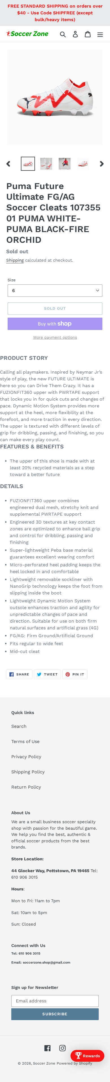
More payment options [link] (55, 337)
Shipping (15, 260)
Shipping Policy (28, 772)
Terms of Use (25, 741)
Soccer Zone (44, 1063)
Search (19, 726)
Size (12, 280)
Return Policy (26, 787)
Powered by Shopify (74, 1063)
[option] (28, 163)
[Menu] (100, 34)
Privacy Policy (26, 756)
